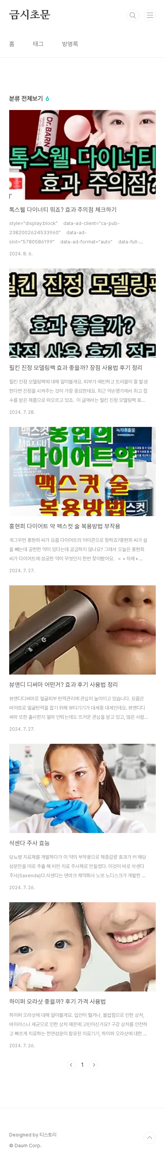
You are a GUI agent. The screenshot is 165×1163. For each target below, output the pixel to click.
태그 (38, 44)
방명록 (70, 44)
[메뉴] (150, 15)
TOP (150, 1138)
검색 (133, 15)
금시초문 (29, 15)
